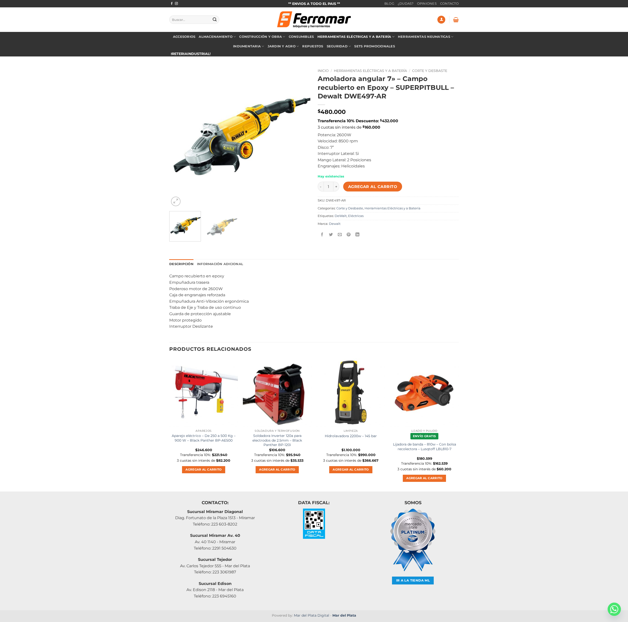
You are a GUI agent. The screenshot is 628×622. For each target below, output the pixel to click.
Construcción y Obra (260, 37)
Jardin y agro (282, 46)
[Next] (301, 137)
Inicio (323, 71)
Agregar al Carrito (372, 186)
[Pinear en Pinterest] (349, 235)
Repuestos (312, 46)
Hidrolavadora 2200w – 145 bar (351, 436)
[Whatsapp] (614, 609)
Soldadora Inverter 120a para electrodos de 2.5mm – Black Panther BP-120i (277, 440)
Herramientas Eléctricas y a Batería (354, 37)
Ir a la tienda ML (413, 580)
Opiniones (427, 3)
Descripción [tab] (181, 264)
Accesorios (184, 37)
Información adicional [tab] (220, 264)
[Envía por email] (340, 235)
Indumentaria (247, 46)
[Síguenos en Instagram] (176, 3)
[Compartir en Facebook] (322, 235)
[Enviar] (214, 19)
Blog (389, 3)
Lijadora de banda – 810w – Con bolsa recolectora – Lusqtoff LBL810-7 (424, 446)
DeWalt (341, 216)
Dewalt (334, 224)
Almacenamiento (216, 37)
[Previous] (178, 137)
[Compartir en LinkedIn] (357, 235)
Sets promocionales (374, 46)
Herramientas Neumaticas (424, 37)
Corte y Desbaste (429, 71)
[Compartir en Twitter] (331, 235)
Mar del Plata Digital (311, 615)
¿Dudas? (406, 3)
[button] (441, 20)
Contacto (449, 3)
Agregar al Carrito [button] (203, 469)
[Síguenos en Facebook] (171, 3)
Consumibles (301, 37)
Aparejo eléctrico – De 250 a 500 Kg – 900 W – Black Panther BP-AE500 (204, 438)
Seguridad (337, 46)
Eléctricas (356, 216)
